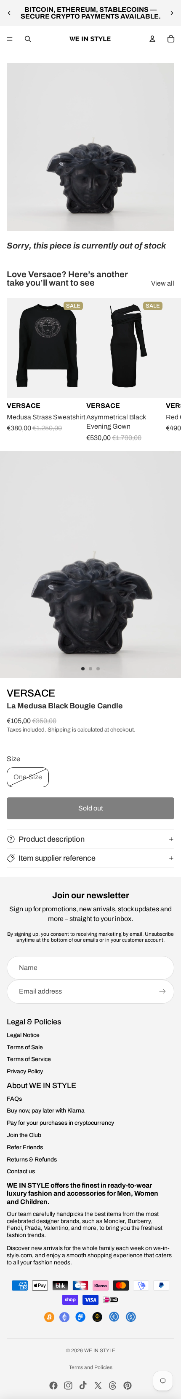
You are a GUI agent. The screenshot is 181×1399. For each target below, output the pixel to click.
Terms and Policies (90, 1367)
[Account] (152, 39)
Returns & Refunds (32, 1159)
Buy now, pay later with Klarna (46, 1110)
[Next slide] (171, 13)
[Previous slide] (9, 13)
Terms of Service (29, 1059)
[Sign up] (162, 991)
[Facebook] (53, 1385)
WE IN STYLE (99, 1350)
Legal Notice (23, 1035)
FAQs (14, 1099)
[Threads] (113, 1385)
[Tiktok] (83, 1385)
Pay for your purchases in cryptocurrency (60, 1123)
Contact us (21, 1171)
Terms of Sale (25, 1047)
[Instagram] (68, 1385)
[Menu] (9, 39)
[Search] (28, 39)
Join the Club (24, 1135)
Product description (52, 839)
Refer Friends (25, 1147)
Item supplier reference (57, 858)
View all (162, 283)
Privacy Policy (25, 1071)
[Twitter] (98, 1385)
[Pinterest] (127, 1385)
